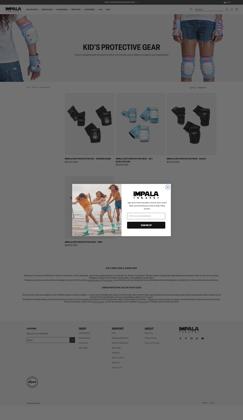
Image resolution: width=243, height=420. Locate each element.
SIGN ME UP (146, 225)
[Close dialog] (167, 187)
